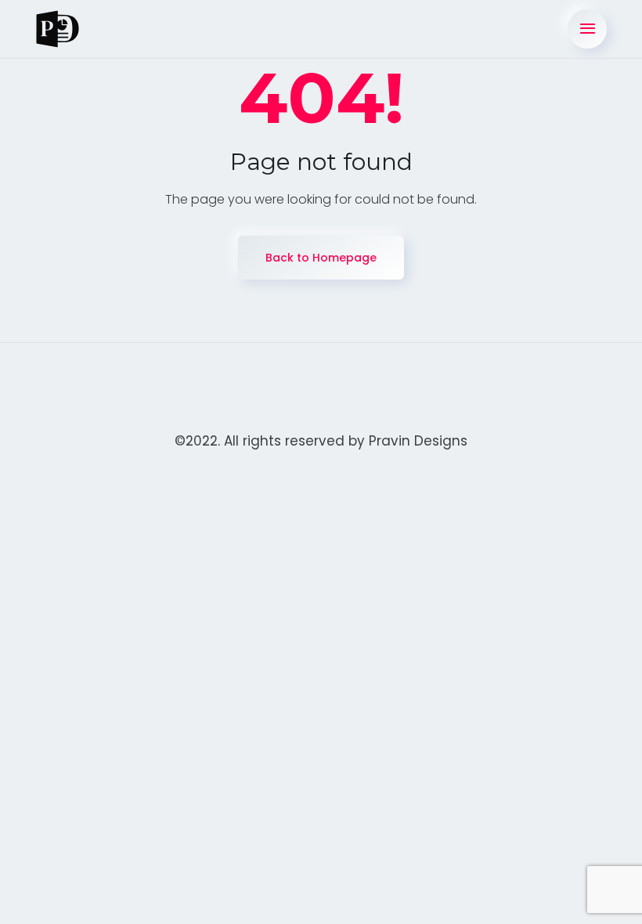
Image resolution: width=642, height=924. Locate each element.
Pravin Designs (418, 440)
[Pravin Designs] (57, 29)
